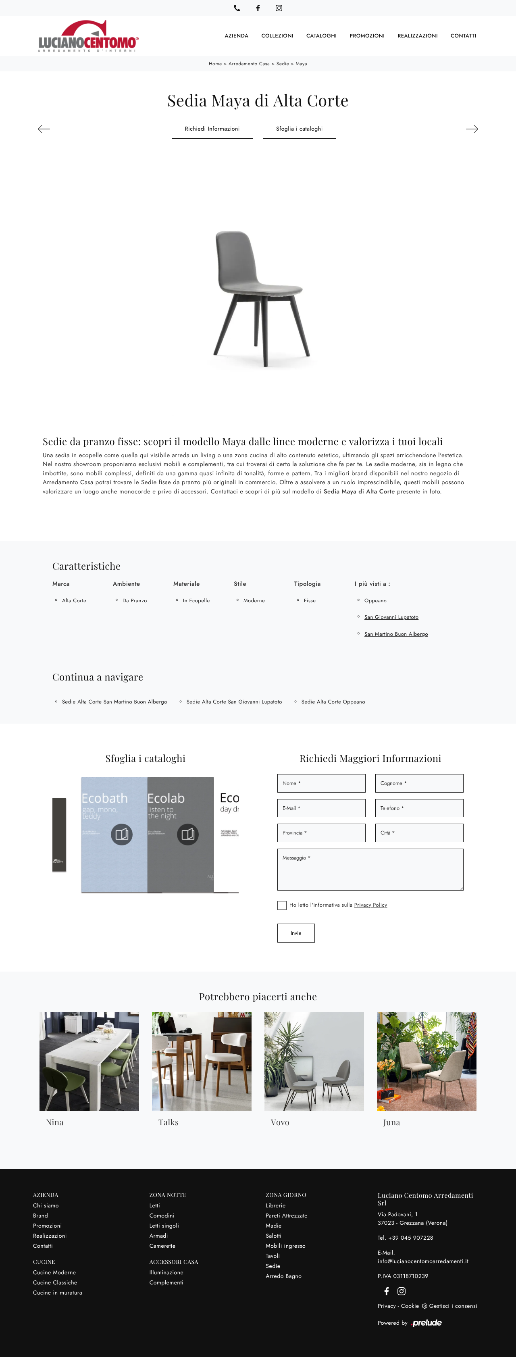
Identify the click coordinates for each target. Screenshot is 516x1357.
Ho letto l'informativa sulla (338, 905)
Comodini (162, 1216)
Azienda (237, 36)
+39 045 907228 (410, 1238)
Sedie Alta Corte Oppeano (333, 702)
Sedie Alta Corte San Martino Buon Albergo (114, 702)
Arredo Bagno (284, 1276)
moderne (254, 600)
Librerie (275, 1206)
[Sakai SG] (445, 129)
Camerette (163, 1246)
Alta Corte (74, 600)
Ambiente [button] (126, 583)
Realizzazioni (417, 36)
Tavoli (273, 1256)
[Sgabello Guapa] (70, 129)
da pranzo (135, 600)
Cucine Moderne (54, 1273)
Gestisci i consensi (453, 1306)
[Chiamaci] (237, 8)
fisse (310, 600)
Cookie (410, 1306)
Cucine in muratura (57, 1293)
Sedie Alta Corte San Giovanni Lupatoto (234, 702)
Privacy (387, 1306)
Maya (301, 63)
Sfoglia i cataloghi (299, 129)
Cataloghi (321, 36)
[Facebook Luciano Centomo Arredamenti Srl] (258, 8)
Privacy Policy (370, 905)
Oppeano (375, 600)
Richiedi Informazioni (212, 129)
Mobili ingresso (286, 1246)
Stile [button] (240, 583)
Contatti (463, 36)
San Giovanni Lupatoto (391, 617)
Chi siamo (46, 1206)
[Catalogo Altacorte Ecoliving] (207, 834)
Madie (273, 1226)
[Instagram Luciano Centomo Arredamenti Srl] (279, 8)
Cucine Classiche (55, 1283)
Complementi (167, 1283)
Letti (155, 1206)
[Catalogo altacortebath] (75, 834)
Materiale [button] (186, 583)
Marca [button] (61, 583)
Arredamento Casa (249, 63)
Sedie (283, 63)
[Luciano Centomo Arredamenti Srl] (88, 36)
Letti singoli (164, 1226)
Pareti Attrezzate (287, 1216)
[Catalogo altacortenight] (141, 834)
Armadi (159, 1236)
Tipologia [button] (307, 583)
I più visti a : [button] (372, 583)
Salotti (273, 1236)
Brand (40, 1216)
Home (215, 63)
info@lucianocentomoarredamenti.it (423, 1261)
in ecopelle (196, 600)
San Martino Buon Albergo (396, 634)
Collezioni (277, 36)
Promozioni (367, 36)
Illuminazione (167, 1273)
